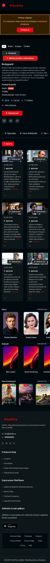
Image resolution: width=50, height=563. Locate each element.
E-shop (22, 545)
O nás (40, 541)
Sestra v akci (8, 492)
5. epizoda (8, 271)
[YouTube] (10, 443)
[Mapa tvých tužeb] (26, 394)
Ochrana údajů (15, 536)
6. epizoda (33, 271)
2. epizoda (33, 168)
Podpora (39, 536)
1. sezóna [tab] (8, 144)
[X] (14, 443)
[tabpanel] (25, 223)
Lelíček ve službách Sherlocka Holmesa (18, 487)
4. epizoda (33, 221)
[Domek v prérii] (43, 394)
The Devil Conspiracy (11, 496)
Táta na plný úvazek (11, 473)
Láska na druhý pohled (12, 501)
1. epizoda (8, 168)
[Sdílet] (10, 120)
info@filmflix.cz (10, 434)
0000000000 (9, 437)
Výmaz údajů (29, 541)
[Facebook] (3, 443)
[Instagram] (6, 443)
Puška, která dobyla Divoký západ (16, 468)
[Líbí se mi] (17, 120)
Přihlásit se (25, 30)
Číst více (15, 189)
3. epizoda (8, 221)
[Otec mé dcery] (9, 394)
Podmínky (28, 536)
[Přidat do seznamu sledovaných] (4, 120)
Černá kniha (8, 463)
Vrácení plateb (15, 541)
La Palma (7, 459)
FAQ (30, 545)
